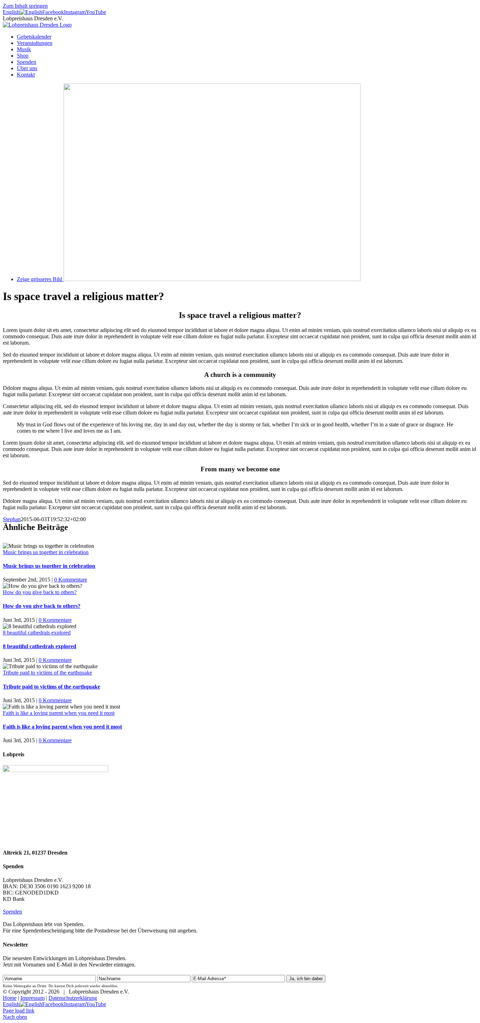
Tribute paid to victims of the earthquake (47, 673)
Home (10, 998)
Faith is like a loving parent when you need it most (59, 713)
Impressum (32, 998)
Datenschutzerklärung (72, 998)
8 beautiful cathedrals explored (37, 633)
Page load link (18, 1011)
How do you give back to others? (40, 592)
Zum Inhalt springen (25, 6)
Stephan (12, 519)
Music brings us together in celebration (46, 552)
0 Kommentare (70, 580)
